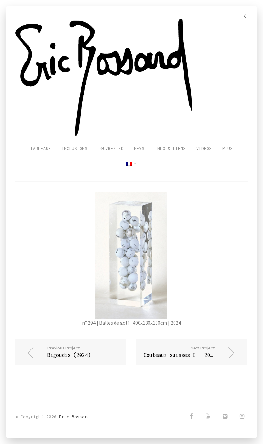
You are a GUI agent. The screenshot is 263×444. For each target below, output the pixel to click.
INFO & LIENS (170, 148)
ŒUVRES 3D (110, 148)
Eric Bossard (74, 416)
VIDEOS (204, 148)
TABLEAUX (40, 148)
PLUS (227, 148)
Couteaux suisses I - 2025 (180, 351)
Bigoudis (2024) (69, 351)
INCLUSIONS (74, 148)
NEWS (139, 148)
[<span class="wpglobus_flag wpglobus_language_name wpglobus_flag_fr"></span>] (131, 164)
